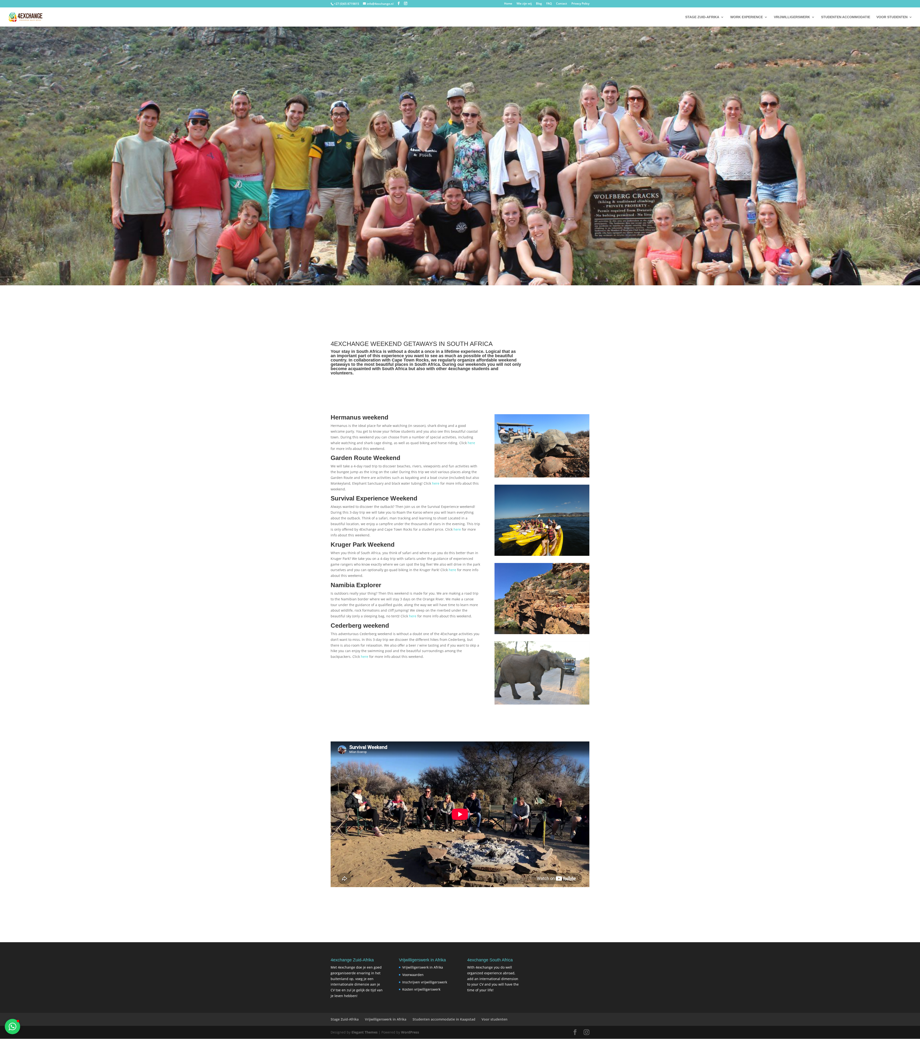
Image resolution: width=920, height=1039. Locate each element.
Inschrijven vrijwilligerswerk (424, 982)
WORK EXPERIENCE (746, 17)
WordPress (410, 1032)
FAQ (549, 4)
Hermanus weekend (359, 417)
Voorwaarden (413, 974)
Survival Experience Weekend (374, 498)
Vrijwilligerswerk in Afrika (422, 967)
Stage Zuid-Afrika (345, 1019)
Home (508, 4)
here (471, 443)
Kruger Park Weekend (363, 544)
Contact (561, 4)
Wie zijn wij (524, 4)
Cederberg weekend (360, 625)
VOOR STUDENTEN (892, 17)
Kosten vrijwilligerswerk (421, 989)
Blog (539, 4)
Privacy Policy (580, 4)
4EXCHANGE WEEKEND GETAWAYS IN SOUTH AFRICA (412, 343)
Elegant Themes (364, 1032)
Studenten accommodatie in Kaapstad (444, 1019)
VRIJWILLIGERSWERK (792, 17)
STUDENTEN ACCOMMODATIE (845, 17)
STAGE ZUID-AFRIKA (702, 17)
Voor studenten (494, 1019)
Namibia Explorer (356, 585)
